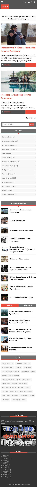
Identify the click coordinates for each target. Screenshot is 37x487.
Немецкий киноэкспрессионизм (12, 387)
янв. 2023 (6, 458)
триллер (18, 367)
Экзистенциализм (8, 367)
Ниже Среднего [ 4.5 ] (8, 186)
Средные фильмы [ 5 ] (9, 174)
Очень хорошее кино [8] (10, 141)
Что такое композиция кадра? (21, 297)
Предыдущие (31, 118)
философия (5, 399)
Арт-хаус (27, 363)
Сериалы (5, 391)
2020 (5, 461)
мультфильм (26, 379)
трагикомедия (14, 375)
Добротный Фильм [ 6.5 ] (10, 166)
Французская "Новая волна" (11, 379)
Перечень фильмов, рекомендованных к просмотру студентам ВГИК (22, 249)
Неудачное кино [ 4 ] (8, 182)
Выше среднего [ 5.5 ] (9, 178)
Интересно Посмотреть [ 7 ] (10, 161)
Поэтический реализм (27, 395)
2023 (5, 456)
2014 (5, 474)
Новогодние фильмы (28, 371)
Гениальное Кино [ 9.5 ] (9, 149)
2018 (5, 465)
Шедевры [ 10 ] (6, 153)
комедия (19, 363)
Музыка (4, 375)
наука (24, 399)
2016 (5, 470)
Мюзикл (15, 395)
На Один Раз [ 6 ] (7, 170)
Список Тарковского (17, 221)
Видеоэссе (27, 367)
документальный (7, 363)
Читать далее (30, 65)
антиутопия (14, 391)
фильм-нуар (6, 383)
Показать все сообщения (20, 19)
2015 (5, 472)
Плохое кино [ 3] (7, 190)
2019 (5, 463)
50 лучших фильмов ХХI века (21, 230)
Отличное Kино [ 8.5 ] (8, 137)
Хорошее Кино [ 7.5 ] (8, 157)
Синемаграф (16, 399)
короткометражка (26, 391)
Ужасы (14, 383)
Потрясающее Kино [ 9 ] (9, 145)
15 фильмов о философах (19, 259)
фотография (6, 395)
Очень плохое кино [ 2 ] (9, 194)
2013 (5, 477)
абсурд (27, 387)
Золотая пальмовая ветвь (10, 371)
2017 (5, 467)
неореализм (23, 383)
